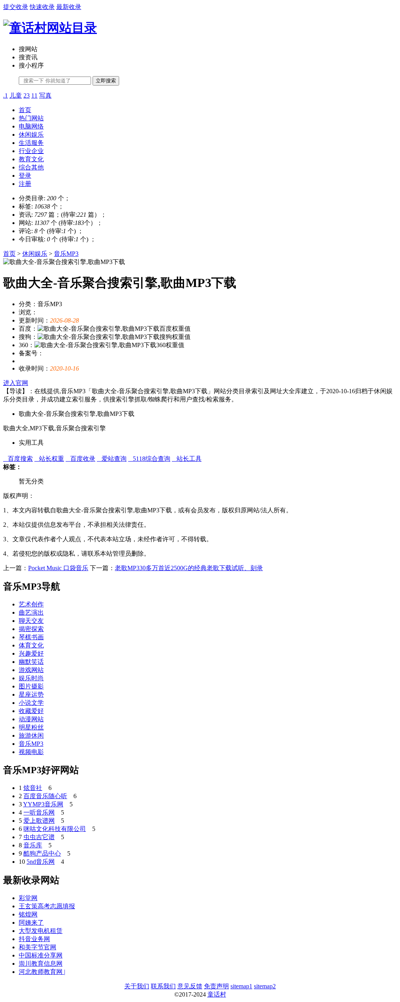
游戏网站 (31, 670)
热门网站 (31, 118)
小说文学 (31, 702)
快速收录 (42, 7)
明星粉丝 (31, 727)
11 (34, 95)
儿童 (15, 95)
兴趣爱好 (31, 653)
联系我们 (163, 986)
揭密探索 (31, 629)
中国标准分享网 (40, 955)
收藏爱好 (31, 711)
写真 (45, 95)
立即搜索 (106, 81)
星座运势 (31, 694)
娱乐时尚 (31, 678)
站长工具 (187, 458)
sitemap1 (241, 986)
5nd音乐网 (41, 861)
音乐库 (32, 845)
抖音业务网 (34, 939)
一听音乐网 (39, 812)
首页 (25, 110)
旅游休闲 (31, 735)
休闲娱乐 (31, 134)
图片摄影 (31, 686)
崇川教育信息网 (40, 963)
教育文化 (31, 159)
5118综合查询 (149, 458)
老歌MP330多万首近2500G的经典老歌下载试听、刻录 (189, 568)
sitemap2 (265, 986)
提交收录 (15, 7)
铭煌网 (28, 914)
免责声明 (216, 986)
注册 (25, 183)
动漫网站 (31, 719)
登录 (25, 175)
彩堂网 (28, 898)
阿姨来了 (31, 922)
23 (26, 95)
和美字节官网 (37, 947)
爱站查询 (112, 458)
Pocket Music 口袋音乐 (58, 568)
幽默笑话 (31, 661)
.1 (5, 95)
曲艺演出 (31, 612)
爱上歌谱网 (39, 820)
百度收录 (80, 458)
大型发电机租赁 (40, 930)
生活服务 (31, 142)
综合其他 (31, 167)
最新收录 (68, 7)
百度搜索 (18, 458)
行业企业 (31, 151)
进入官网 (15, 383)
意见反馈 (189, 986)
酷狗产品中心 (42, 853)
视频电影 (31, 752)
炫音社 (32, 787)
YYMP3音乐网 (43, 804)
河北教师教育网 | (42, 971)
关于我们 (136, 986)
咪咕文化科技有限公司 (54, 828)
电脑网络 (31, 126)
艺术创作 (31, 604)
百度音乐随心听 (45, 796)
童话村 (216, 994)
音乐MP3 (66, 253)
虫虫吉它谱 (39, 837)
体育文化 (31, 645)
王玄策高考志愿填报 (47, 906)
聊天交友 (31, 620)
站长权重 (49, 458)
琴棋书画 (31, 637)
